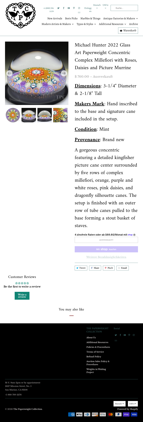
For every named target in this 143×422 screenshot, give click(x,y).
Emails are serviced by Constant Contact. (54, 257)
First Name (36, 186)
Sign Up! (71, 265)
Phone (34, 218)
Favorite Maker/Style (40, 234)
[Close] (112, 150)
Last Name (36, 202)
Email (34, 170)
